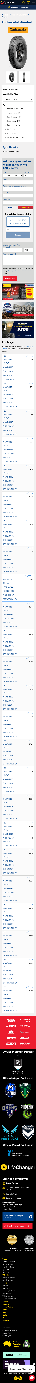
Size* (5, 172)
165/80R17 (29, 658)
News (4, 1312)
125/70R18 (29, 713)
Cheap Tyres (6, 1336)
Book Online (7, 1307)
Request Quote (10, 278)
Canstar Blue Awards (9, 1330)
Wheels (5, 1275)
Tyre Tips (5, 1272)
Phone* (14, 186)
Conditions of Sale (26, 1373)
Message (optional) (9, 254)
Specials (5, 1301)
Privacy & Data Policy (14, 1373)
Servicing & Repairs (9, 1291)
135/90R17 (29, 603)
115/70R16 (29, 383)
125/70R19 (29, 877)
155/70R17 (29, 631)
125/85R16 (29, 438)
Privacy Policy (12, 271)
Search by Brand (8, 1267)
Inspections (6, 1288)
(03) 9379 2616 (13, 1194)
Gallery (5, 1315)
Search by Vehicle (8, 1262)
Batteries (5, 1286)
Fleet (4, 1310)
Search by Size (7, 1264)
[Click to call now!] (24, 2)
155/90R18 (29, 850)
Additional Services (9, 1299)
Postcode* (6, 200)
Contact (5, 1304)
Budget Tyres (6, 1333)
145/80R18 (29, 768)
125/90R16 (29, 466)
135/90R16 (29, 493)
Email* (5, 193)
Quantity (27, 172)
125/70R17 (29, 521)
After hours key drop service (18, 1226)
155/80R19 (29, 932)
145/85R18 (29, 795)
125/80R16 (29, 411)
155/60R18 (29, 823)
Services (5, 1283)
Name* (5, 179)
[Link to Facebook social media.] (16, 1378)
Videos (5, 1318)
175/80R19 (29, 960)
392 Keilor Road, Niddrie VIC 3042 (18, 1188)
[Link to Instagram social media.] (20, 1378)
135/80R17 (28, 576)
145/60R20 (29, 987)
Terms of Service (26, 271)
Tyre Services (6, 1293)
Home (5, 15)
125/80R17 (29, 548)
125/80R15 (29, 356)
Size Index (6, 1328)
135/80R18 (29, 741)
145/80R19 (29, 905)
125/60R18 (29, 686)
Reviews (6, 1320)
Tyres (4, 1259)
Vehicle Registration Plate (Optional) (11, 246)
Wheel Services (7, 1296)
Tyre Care (5, 1270)
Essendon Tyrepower (20, 7)
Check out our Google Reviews (13, 1216)
